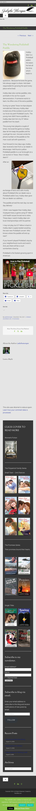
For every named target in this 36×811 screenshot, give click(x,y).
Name (7, 672)
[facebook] (28, 5)
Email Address (10, 667)
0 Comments (15, 319)
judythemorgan (8, 317)
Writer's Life (8, 319)
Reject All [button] (30, 805)
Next (29, 36)
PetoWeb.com (18, 793)
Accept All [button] (22, 805)
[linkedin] (32, 5)
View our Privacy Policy (21, 808)
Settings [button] (10, 808)
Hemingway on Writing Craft (16, 752)
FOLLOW (11, 720)
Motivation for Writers (14, 746)
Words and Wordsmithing (15, 739)
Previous (22, 36)
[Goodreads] (35, 5)
